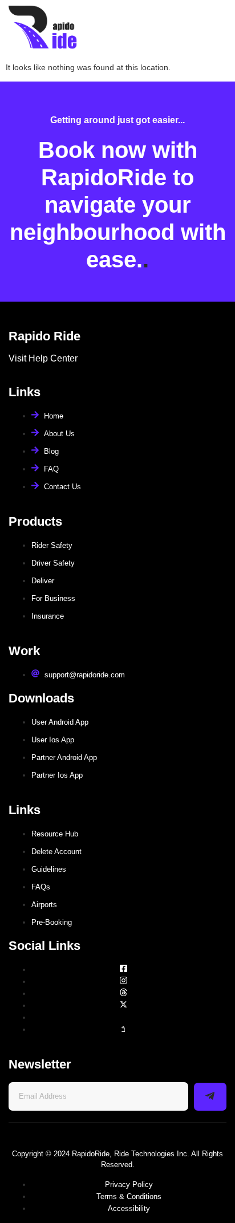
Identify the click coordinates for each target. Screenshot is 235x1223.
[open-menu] (216, 28)
